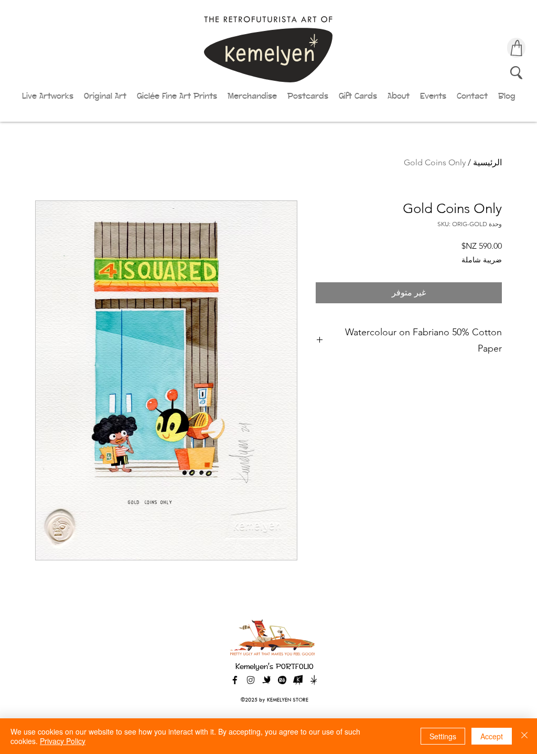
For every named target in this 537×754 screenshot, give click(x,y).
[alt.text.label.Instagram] (250, 680)
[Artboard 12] (298, 680)
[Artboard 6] (282, 680)
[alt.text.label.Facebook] (235, 680)
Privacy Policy (62, 741)
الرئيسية (487, 162)
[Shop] (516, 48)
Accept (491, 736)
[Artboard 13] (313, 680)
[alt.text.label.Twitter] (266, 680)
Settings (442, 736)
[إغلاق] (524, 736)
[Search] (516, 72)
